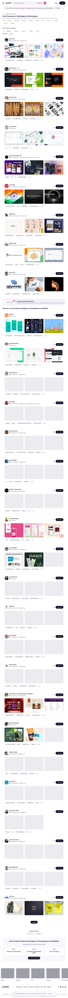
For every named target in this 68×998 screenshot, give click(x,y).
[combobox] (24, 3)
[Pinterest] (65, 986)
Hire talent (25, 986)
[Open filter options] (4, 31)
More (37, 31)
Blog (42, 986)
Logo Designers (38, 933)
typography (12, 23)
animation (6, 23)
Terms (11, 994)
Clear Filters (11, 33)
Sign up (56, 3)
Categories (9, 31)
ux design (37, 20)
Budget (16, 31)
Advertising (37, 986)
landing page (16, 20)
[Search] (45, 3)
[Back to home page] (8, 3)
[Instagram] (63, 986)
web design (31, 20)
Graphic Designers (30, 933)
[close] (63, 8)
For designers (19, 986)
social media (55, 20)
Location (24, 31)
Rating (31, 31)
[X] (58, 986)
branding (48, 20)
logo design (9, 20)
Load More (34, 922)
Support (49, 986)
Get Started (57, 8)
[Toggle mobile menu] (3, 3)
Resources (63, 994)
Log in (62, 3)
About (45, 986)
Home (4, 13)
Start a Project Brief (35, 958)
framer (43, 20)
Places (58, 994)
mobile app (24, 20)
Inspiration (31, 986)
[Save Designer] (53, 40)
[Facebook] (60, 986)
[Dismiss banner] (55, 992)
